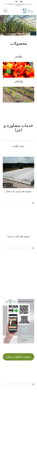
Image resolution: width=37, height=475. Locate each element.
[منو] (5, 11)
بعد (30, 70)
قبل (7, 70)
